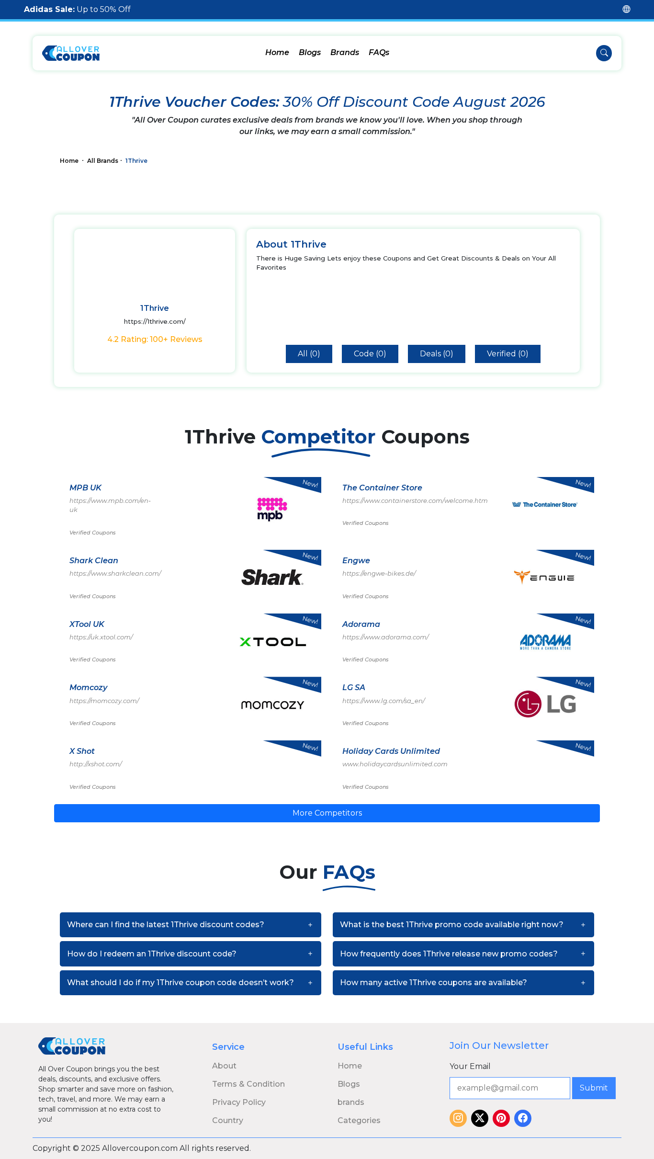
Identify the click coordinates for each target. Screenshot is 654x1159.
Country (227, 1120)
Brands (344, 52)
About (224, 1065)
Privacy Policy (239, 1102)
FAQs (379, 52)
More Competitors (327, 813)
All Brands (102, 160)
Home (277, 52)
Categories (359, 1120)
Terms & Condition (248, 1084)
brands (351, 1102)
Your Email (470, 1066)
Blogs (310, 52)
